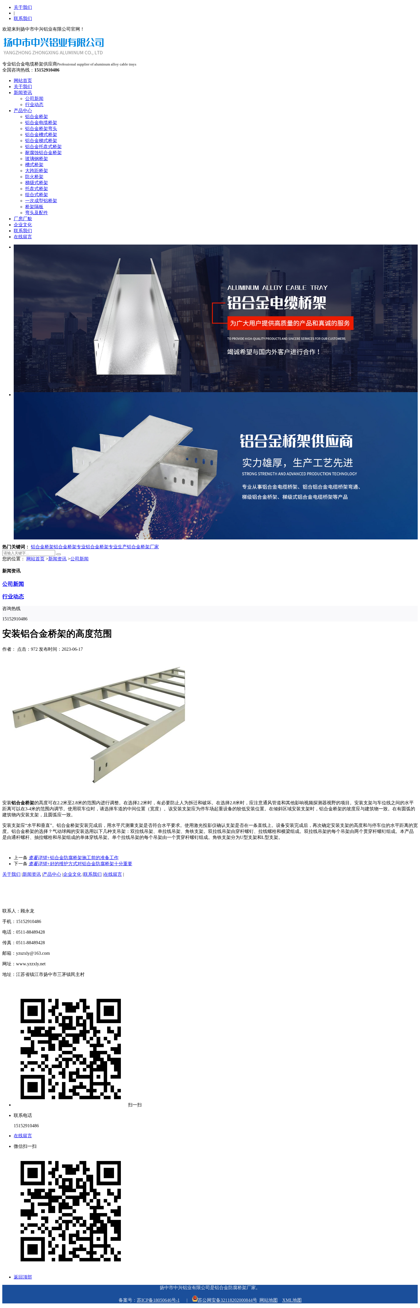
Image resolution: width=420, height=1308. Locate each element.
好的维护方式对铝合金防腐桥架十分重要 (80, 863)
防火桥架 (34, 176)
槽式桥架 (34, 164)
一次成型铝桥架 (41, 200)
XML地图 (292, 1300)
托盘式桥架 (36, 188)
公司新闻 (34, 98)
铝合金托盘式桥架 (43, 146)
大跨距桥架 (36, 170)
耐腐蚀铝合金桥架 (43, 152)
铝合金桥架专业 (70, 546)
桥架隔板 (34, 206)
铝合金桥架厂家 (143, 546)
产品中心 (23, 110)
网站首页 (23, 80)
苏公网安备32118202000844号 (227, 1300)
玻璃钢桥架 (36, 158)
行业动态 (34, 104)
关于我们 (23, 7)
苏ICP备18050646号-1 (158, 1300)
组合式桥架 (36, 194)
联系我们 (23, 18)
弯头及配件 (36, 212)
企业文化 (23, 224)
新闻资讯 (23, 92)
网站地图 (268, 1300)
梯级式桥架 (36, 182)
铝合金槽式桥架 (41, 134)
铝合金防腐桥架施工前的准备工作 (74, 857)
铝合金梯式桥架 (41, 140)
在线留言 (23, 236)
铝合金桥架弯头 (41, 128)
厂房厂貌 (23, 218)
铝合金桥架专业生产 (106, 546)
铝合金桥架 (36, 116)
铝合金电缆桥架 (41, 122)
